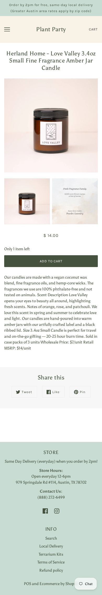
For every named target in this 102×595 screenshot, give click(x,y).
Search (51, 538)
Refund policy (51, 570)
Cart (93, 29)
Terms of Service (51, 562)
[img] (45, 510)
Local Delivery (51, 546)
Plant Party (51, 29)
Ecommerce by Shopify (58, 583)
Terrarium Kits (51, 554)
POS (27, 583)
